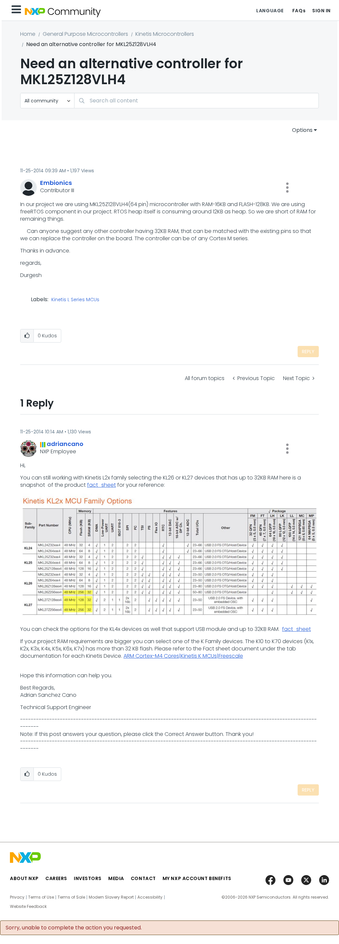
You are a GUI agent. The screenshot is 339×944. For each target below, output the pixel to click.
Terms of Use (41, 897)
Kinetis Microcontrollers (164, 34)
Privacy (17, 897)
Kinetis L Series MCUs (75, 300)
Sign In (321, 10)
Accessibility (150, 897)
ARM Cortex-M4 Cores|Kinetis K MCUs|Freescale (183, 656)
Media (116, 878)
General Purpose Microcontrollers (85, 34)
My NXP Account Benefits (197, 878)
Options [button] (302, 130)
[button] (287, 187)
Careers (56, 878)
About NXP (24, 878)
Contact (143, 878)
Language (269, 10)
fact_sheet (101, 485)
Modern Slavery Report (111, 897)
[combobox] (196, 100)
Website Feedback (28, 907)
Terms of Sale (71, 897)
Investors (88, 878)
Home (27, 34)
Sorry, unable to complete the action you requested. (74, 927)
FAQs (299, 10)
